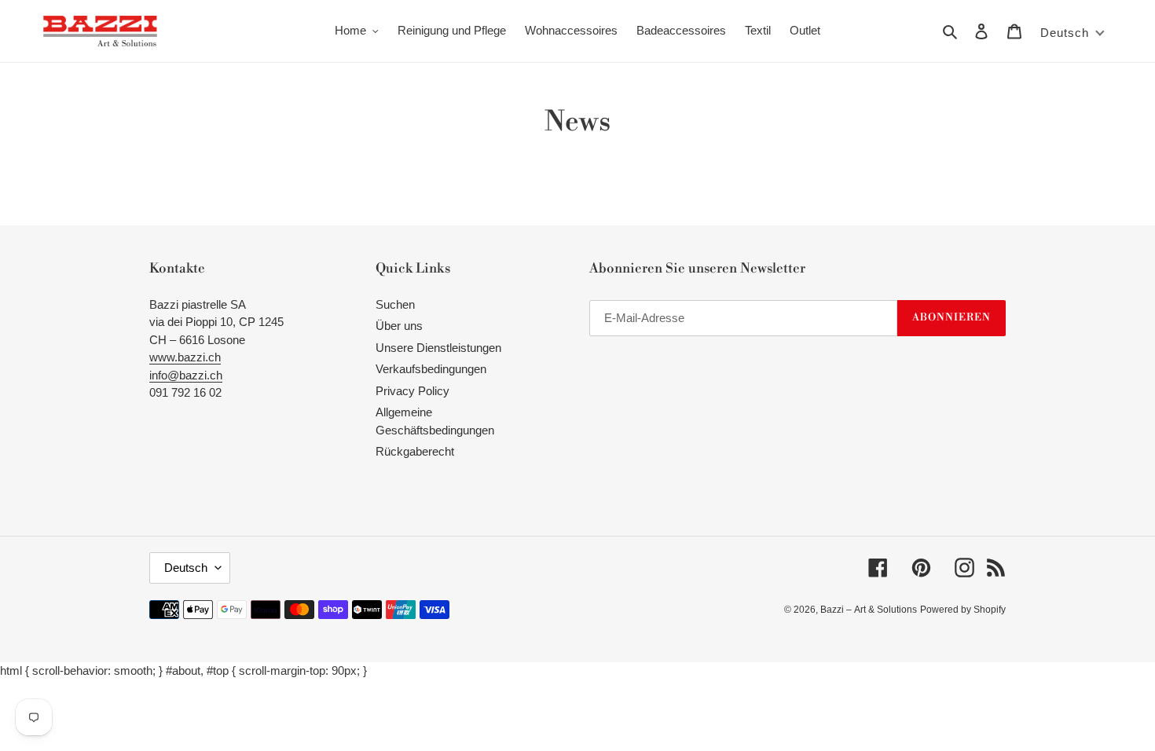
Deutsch (185, 567)
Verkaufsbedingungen (431, 369)
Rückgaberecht (415, 451)
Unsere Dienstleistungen (438, 347)
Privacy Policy (412, 390)
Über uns (399, 325)
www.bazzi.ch (185, 357)
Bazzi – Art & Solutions (868, 609)
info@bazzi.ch (185, 375)
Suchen (395, 304)
